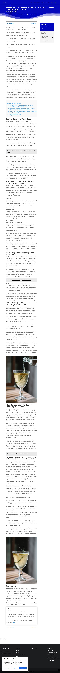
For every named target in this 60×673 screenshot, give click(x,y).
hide (24, 101)
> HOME (17, 650)
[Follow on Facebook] (57, 670)
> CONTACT (18, 652)
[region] (15, 664)
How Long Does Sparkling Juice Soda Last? (17, 106)
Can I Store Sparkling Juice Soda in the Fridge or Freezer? (21, 108)
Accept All (23, 668)
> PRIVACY (18, 656)
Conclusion (10, 115)
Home (32, 2)
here (14, 622)
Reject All (15, 668)
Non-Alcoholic (45, 2)
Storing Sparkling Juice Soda (14, 103)
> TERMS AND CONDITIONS (20, 654)
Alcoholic (36, 2)
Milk (52, 2)
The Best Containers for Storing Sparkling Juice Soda (20, 105)
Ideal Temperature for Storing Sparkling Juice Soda (19, 109)
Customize (7, 668)
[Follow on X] (59, 670)
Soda (15, 11)
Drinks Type (11, 11)
